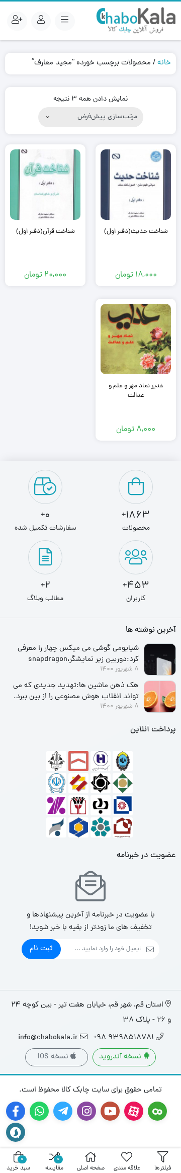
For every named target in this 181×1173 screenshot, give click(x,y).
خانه (164, 63)
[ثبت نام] (17, 21)
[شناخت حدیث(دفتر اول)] (136, 184)
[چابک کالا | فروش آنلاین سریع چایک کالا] (136, 21)
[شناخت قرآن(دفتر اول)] (45, 184)
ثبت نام (41, 949)
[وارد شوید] (41, 21)
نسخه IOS (54, 1057)
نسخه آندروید (121, 1057)
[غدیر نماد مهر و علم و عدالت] (136, 339)
